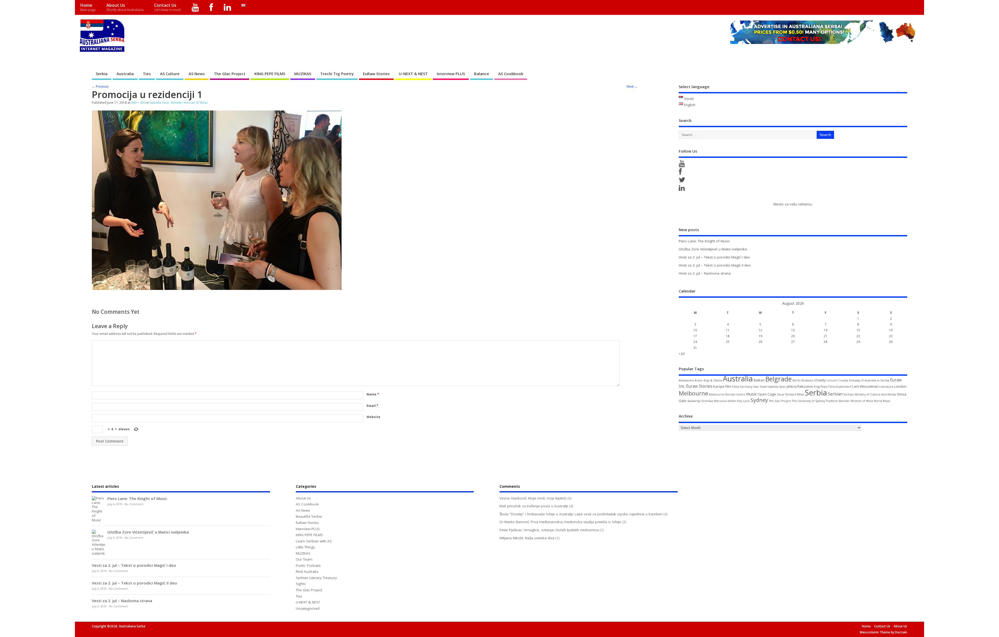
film (728, 386)
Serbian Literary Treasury (316, 577)
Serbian (835, 394)
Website (373, 417)
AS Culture (170, 73)
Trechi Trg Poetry (337, 73)
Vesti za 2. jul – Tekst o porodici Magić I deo (714, 257)
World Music (882, 401)
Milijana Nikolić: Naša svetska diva (526, 538)
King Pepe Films (824, 386)
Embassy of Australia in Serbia (869, 380)
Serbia (101, 73)
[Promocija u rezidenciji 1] (217, 288)
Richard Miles (794, 394)
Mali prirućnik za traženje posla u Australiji (533, 506)
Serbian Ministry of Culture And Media (869, 394)
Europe (719, 386)
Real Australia (307, 571)
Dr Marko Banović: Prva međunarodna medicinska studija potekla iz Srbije (560, 521)
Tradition (832, 401)
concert (832, 380)
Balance (481, 73)
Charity (820, 380)
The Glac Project (229, 73)
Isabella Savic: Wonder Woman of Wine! (179, 102)
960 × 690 (138, 102)
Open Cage (767, 394)
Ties (147, 73)
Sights (301, 583)
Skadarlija (694, 401)
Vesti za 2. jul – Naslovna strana (705, 273)
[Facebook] (211, 7)
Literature (886, 386)
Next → (632, 86)
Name (373, 394)
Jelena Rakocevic (800, 386)
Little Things (305, 547)
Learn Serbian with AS (314, 541)
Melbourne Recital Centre (727, 394)
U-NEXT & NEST (413, 73)
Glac (756, 386)
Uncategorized (307, 608)
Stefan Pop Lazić (738, 401)
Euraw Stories (699, 386)
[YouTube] (195, 7)
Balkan (759, 380)
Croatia (843, 380)
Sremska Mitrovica (714, 401)
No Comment (134, 504)
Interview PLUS (451, 73)
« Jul (682, 353)
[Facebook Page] (681, 173)
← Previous (100, 86)
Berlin (796, 380)
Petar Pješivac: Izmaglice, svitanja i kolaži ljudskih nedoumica (549, 530)
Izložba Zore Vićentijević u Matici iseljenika (713, 249)
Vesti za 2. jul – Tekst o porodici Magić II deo (715, 265)
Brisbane (808, 380)
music (751, 394)
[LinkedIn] (227, 7)
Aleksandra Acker (691, 380)
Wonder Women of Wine (856, 401)
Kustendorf (843, 386)
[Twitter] (683, 181)
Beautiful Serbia (309, 516)
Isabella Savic (777, 386)
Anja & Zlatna (712, 380)
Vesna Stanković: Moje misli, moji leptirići (532, 498)
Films (735, 386)
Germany (746, 386)
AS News (197, 73)
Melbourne (693, 393)
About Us (125, 7)
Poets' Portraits (308, 565)
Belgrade (778, 378)
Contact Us (167, 7)
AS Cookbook (510, 73)
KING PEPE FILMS (269, 73)
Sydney (759, 400)
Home (88, 7)
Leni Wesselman (865, 386)
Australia (125, 73)
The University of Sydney (808, 401)
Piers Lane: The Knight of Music (704, 241)
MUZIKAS (302, 73)
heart (763, 386)
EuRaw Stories (376, 73)
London (900, 386)
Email (372, 406)
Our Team (304, 559)
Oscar (781, 394)
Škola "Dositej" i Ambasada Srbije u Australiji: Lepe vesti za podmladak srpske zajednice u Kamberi (580, 514)
